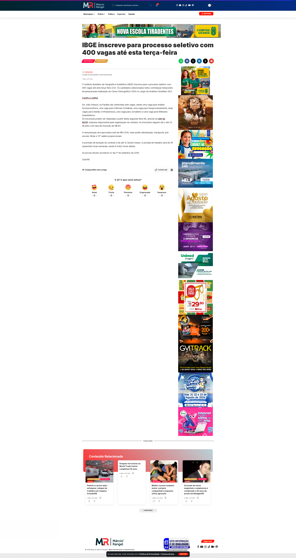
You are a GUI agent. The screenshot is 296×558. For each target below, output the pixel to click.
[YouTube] (180, 5)
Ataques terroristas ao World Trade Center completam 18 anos (129, 466)
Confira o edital (90, 98)
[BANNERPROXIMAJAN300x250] (195, 421)
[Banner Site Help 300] (195, 173)
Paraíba (165, 481)
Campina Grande (93, 479)
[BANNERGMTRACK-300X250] (195, 358)
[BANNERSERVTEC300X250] (195, 329)
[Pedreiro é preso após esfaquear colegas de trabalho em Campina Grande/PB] (99, 471)
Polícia (90, 481)
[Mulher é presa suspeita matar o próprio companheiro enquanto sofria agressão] (164, 471)
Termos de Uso (167, 554)
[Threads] (192, 5)
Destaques (88, 61)
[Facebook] (177, 5)
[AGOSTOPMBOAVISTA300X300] (195, 205)
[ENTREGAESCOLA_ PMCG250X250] (195, 80)
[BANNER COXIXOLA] (195, 389)
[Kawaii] (189, 5)
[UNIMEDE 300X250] (195, 265)
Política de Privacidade (149, 554)
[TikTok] (186, 5)
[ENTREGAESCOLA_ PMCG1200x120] (151, 31)
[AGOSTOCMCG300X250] (195, 236)
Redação (89, 72)
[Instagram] (183, 5)
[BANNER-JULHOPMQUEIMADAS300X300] (195, 112)
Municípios (101, 61)
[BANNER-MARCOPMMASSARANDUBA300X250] (195, 144)
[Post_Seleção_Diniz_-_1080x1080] (195, 297)
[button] (183, 554)
